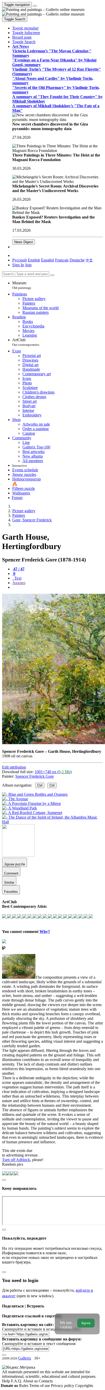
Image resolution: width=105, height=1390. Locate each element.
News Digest (23, 242)
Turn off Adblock (16, 1160)
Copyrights (84, 1385)
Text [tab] (17, 578)
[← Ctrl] (52, 822)
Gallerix (24, 1358)
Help (6, 1381)
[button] (25, 28)
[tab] (18, 569)
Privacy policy (63, 1385)
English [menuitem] (34, 260)
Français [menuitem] (62, 260)
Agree (85, 1323)
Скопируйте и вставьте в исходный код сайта (41, 1329)
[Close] (52, 275)
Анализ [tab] (18, 583)
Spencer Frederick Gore (34, 776)
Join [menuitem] (28, 265)
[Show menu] (35, 6)
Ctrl (39, 785)
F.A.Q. (17, 1381)
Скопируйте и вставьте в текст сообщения (38, 1343)
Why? (45, 931)
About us (31, 1381)
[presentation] (57, 587)
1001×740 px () (53, 772)
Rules (24, 1385)
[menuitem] (89, 260)
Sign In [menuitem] (18, 265)
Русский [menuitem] (19, 260)
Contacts (46, 1381)
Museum (21, 285)
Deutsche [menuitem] (77, 260)
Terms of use (40, 1385)
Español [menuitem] (47, 260)
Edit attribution (14, 767)
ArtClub (25, 342)
